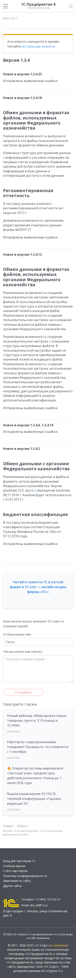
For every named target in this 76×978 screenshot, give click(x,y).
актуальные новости (38, 46)
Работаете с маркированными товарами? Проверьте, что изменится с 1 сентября (37, 747)
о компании (59, 945)
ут (35, 490)
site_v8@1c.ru (39, 905)
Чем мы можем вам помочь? (23, 651)
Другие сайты (12, 886)
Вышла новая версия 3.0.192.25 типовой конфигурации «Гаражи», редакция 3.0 (34, 799)
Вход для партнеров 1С (19, 861)
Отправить (23, 692)
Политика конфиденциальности (25, 876)
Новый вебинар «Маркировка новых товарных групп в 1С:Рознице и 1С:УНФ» (36, 720)
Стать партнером (15, 871)
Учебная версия (14, 866)
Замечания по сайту (17, 881)
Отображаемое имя (17, 634)
